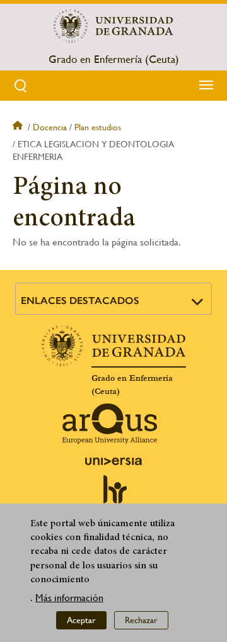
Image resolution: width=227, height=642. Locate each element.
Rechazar (141, 620)
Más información (69, 598)
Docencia (50, 127)
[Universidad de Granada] (113, 26)
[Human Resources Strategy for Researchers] (113, 494)
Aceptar (81, 620)
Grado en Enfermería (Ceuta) (114, 59)
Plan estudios (97, 127)
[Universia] (113, 461)
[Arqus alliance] (109, 423)
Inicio (19, 127)
